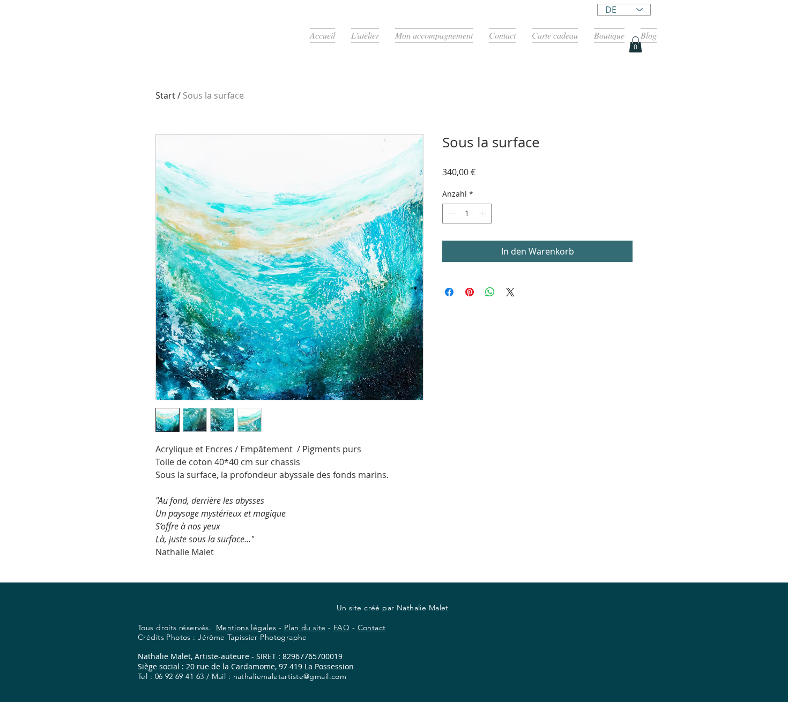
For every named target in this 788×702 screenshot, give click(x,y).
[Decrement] (450, 213)
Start (165, 95)
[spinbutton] (467, 213)
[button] (635, 44)
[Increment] (483, 213)
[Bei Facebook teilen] (449, 292)
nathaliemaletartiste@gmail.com (290, 676)
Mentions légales (246, 627)
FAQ (341, 627)
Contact (372, 627)
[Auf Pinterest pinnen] (469, 292)
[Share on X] (510, 292)
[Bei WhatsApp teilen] (490, 292)
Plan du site (305, 627)
